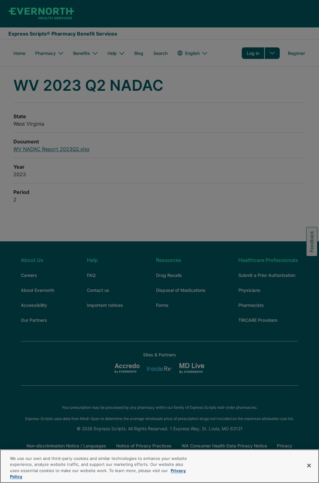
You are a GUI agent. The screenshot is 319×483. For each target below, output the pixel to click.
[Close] (309, 465)
